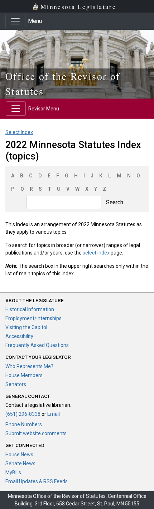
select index (96, 253)
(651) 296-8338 (22, 414)
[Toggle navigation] (15, 21)
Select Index (19, 132)
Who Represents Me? (29, 366)
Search (114, 202)
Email (53, 414)
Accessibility (19, 336)
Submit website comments (36, 433)
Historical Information (29, 309)
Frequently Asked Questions (37, 345)
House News (19, 454)
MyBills (13, 472)
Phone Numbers (23, 424)
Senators (15, 384)
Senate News (20, 463)
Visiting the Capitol (26, 327)
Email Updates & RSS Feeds (36, 481)
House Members (24, 375)
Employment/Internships (33, 318)
